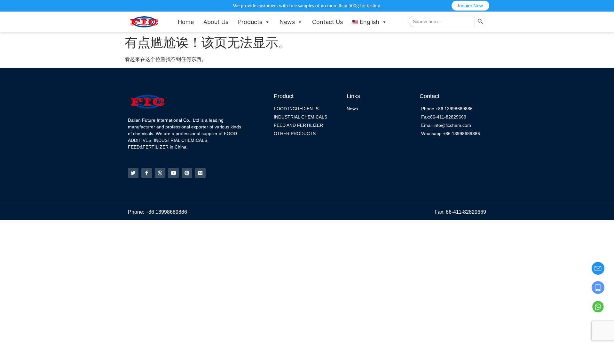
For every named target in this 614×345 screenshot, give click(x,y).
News (287, 22)
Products (250, 22)
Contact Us (327, 22)
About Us (215, 22)
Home (186, 22)
